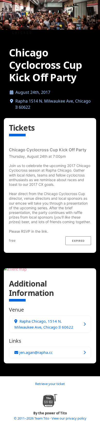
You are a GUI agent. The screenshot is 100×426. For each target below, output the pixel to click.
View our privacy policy (69, 418)
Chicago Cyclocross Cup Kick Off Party (47, 149)
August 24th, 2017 (32, 92)
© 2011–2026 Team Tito (32, 418)
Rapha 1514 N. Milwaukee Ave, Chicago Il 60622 (53, 104)
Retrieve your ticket (50, 383)
